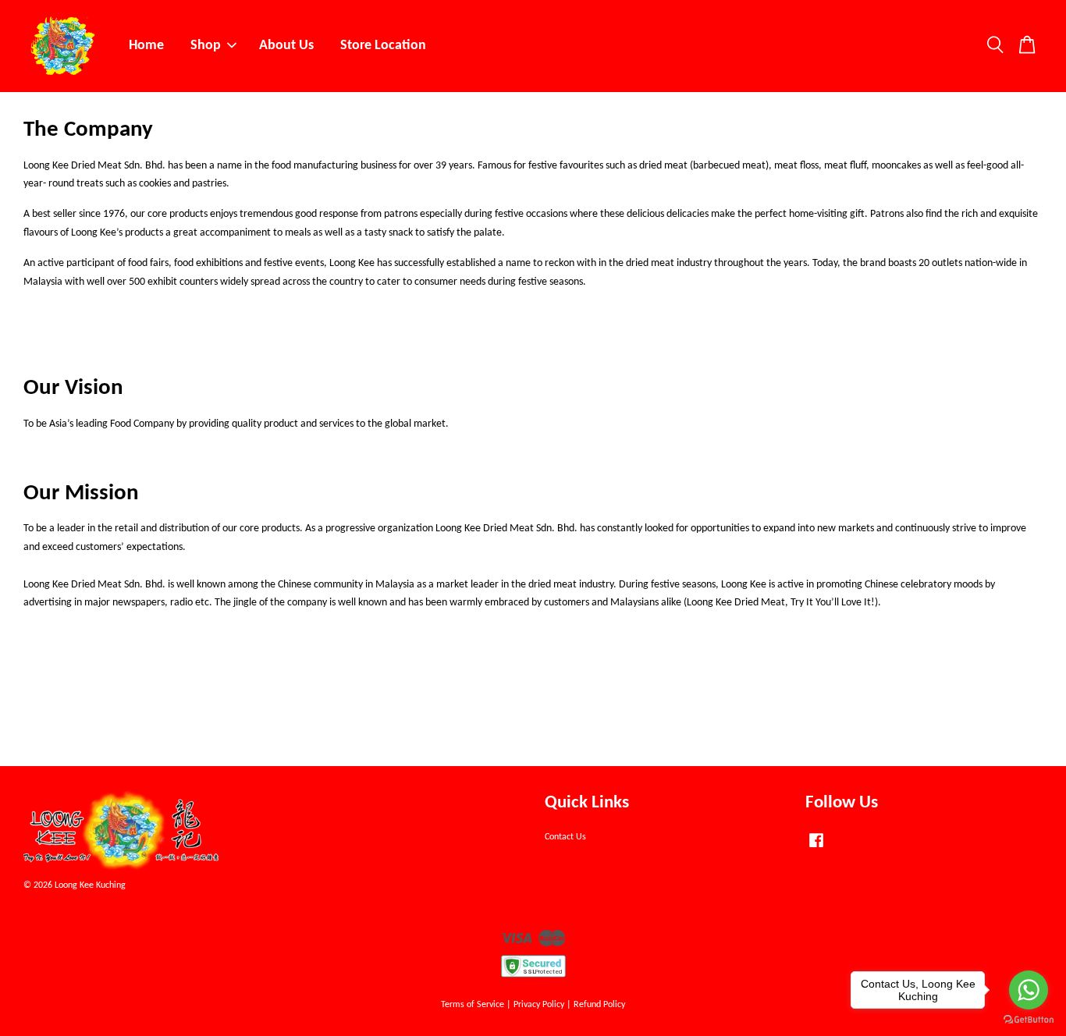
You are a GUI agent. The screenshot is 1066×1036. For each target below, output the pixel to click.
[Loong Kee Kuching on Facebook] (816, 848)
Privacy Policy (538, 1004)
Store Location (383, 45)
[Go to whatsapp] (1028, 989)
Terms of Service (472, 1004)
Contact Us (565, 837)
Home (146, 45)
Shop (205, 45)
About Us (286, 45)
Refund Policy (599, 1004)
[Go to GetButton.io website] (1029, 1020)
